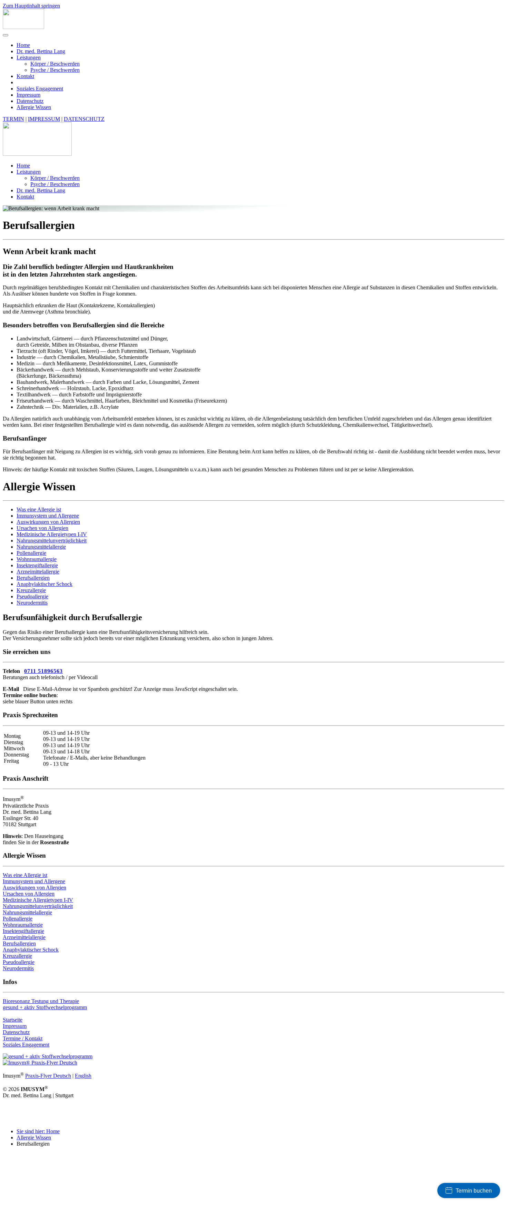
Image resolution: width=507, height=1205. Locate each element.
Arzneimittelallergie (38, 572)
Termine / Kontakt (22, 1038)
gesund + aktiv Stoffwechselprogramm (45, 1007)
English (83, 1076)
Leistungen (29, 57)
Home (23, 45)
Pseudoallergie (32, 596)
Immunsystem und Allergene (48, 516)
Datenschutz (30, 101)
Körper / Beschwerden (55, 64)
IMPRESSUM (44, 119)
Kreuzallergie (31, 590)
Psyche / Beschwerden (55, 70)
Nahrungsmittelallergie (41, 547)
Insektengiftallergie (37, 565)
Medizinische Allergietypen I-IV (52, 534)
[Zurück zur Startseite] (23, 27)
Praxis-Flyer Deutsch (48, 1076)
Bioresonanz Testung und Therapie (41, 1001)
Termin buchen (474, 1191)
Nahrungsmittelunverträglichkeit (52, 540)
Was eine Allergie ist (39, 509)
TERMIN (13, 119)
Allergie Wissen (34, 107)
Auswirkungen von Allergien (48, 522)
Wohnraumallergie (37, 559)
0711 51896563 (43, 671)
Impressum (28, 95)
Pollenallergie (31, 553)
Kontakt (25, 76)
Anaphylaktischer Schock (44, 584)
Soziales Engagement (40, 88)
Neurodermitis (32, 603)
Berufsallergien (33, 578)
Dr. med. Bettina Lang (41, 51)
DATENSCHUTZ (84, 119)
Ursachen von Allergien (42, 528)
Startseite (12, 1020)
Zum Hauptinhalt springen (31, 6)
